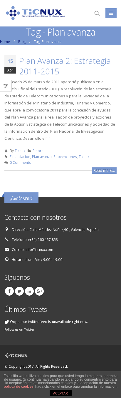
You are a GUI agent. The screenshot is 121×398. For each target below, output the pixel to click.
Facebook (9, 291)
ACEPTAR (60, 393)
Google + (39, 291)
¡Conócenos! (21, 198)
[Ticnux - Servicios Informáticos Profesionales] (35, 13)
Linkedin (29, 291)
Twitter (19, 291)
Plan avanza (42, 156)
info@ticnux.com (39, 249)
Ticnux (20, 150)
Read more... (104, 170)
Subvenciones (65, 156)
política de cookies (18, 386)
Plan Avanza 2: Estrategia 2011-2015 (65, 66)
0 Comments (20, 162)
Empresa (40, 150)
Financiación (20, 156)
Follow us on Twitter (19, 329)
